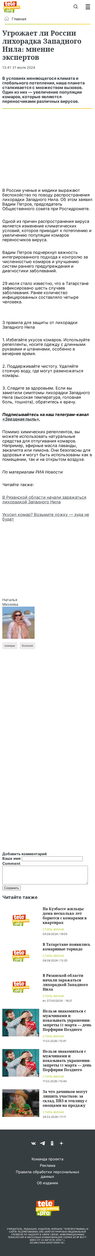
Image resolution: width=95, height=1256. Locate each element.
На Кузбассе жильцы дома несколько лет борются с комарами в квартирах (65, 915)
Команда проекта (47, 1159)
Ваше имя (11, 858)
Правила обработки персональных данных (47, 1174)
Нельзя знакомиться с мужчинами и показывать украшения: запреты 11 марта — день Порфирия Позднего (67, 1020)
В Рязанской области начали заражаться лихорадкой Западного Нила (44, 499)
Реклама (47, 1165)
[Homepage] (11, 7)
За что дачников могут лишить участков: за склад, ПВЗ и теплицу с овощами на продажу (65, 1098)
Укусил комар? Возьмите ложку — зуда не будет (45, 517)
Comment (11, 863)
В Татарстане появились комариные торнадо (66, 947)
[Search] (75, 7)
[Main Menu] (88, 6)
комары (10, 645)
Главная (19, 19)
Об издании (47, 1183)
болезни (27, 645)
